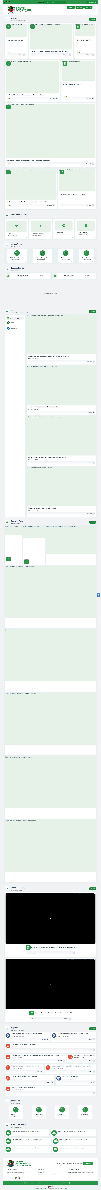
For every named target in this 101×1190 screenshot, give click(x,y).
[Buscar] (64, 2)
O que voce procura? (39, 2)
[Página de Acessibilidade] (60, 7)
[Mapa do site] (56, 7)
